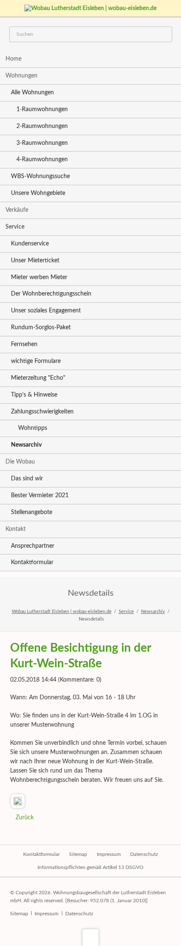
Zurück (25, 818)
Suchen (163, 35)
